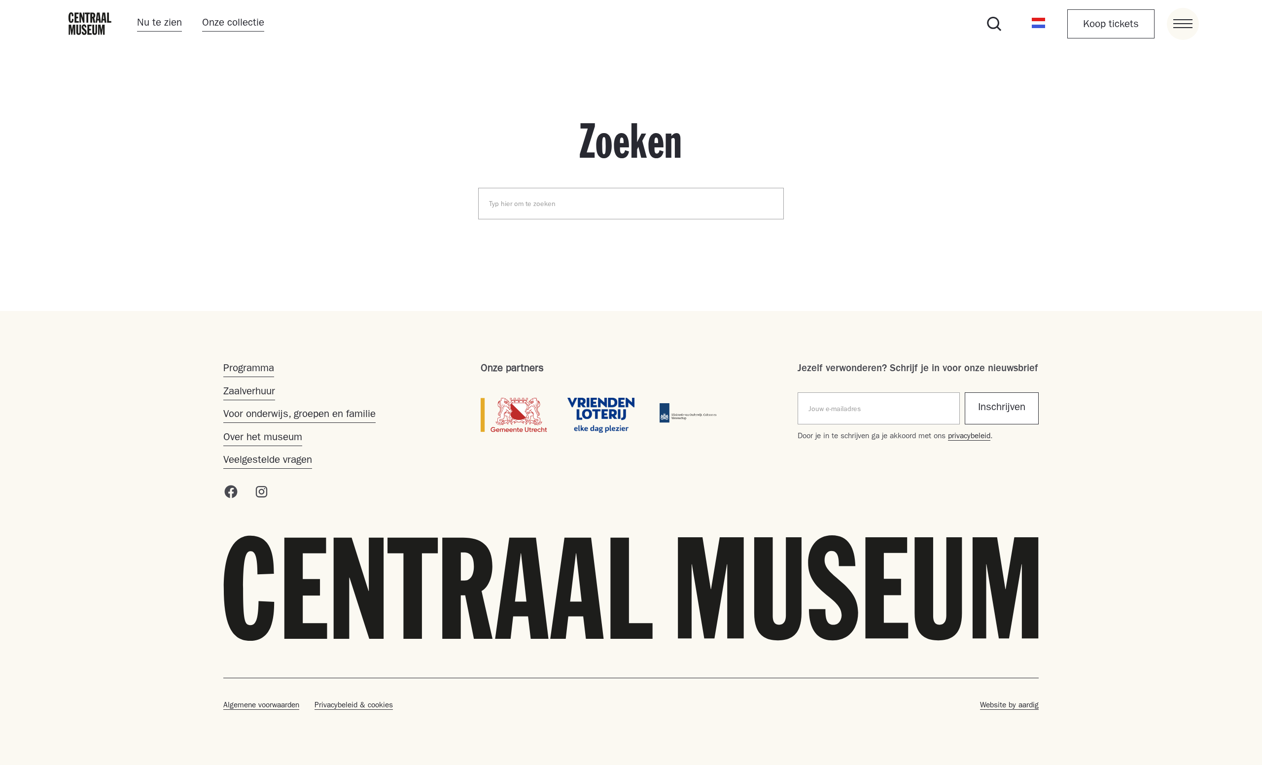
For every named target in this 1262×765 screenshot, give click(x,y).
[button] (1038, 23)
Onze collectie (233, 24)
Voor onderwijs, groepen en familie (299, 415)
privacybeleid (969, 437)
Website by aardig (1009, 706)
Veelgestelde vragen (267, 461)
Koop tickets (1111, 25)
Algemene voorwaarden (261, 706)
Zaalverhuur (249, 392)
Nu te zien (159, 24)
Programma (248, 369)
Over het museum (262, 438)
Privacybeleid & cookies (354, 706)
